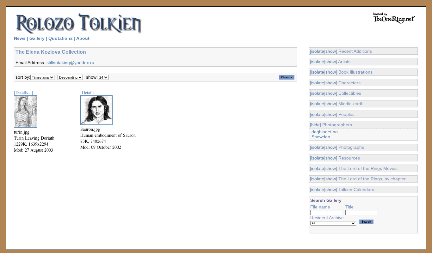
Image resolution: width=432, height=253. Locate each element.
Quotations (60, 38)
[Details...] (23, 92)
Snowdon (321, 136)
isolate (317, 51)
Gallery (37, 38)
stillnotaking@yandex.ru (70, 62)
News (20, 38)
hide (315, 124)
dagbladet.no (325, 131)
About (82, 38)
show (330, 51)
